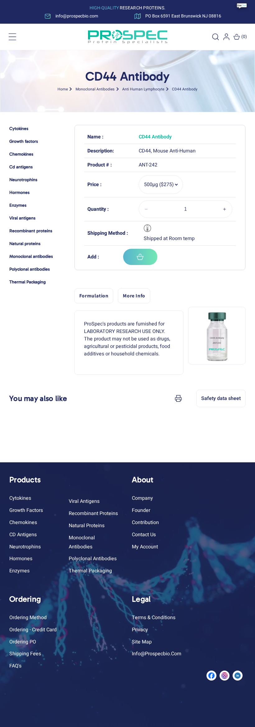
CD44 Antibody (184, 89)
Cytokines (20, 498)
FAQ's (15, 666)
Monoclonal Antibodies (95, 89)
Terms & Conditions (153, 617)
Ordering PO (22, 642)
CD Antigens (23, 534)
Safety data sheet (221, 398)
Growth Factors (26, 510)
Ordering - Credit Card (33, 629)
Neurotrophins (25, 547)
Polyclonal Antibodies (93, 558)
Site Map (142, 642)
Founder (141, 510)
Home (63, 89)
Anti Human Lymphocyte (143, 89)
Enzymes (19, 571)
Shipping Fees (25, 653)
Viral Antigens (84, 501)
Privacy (140, 629)
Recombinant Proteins (93, 513)
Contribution (145, 522)
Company (142, 498)
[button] (12, 36)
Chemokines (23, 522)
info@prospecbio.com (156, 653)
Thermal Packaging (90, 571)
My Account (145, 547)
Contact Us (144, 534)
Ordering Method (28, 617)
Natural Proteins (86, 525)
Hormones (20, 558)
